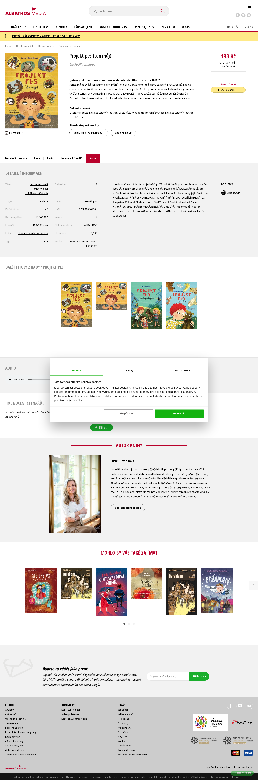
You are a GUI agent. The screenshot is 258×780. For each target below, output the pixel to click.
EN (249, 7)
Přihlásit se (199, 676)
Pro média (123, 732)
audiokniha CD (123, 133)
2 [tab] (129, 624)
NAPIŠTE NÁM (244, 773)
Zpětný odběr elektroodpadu (20, 754)
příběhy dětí (40, 188)
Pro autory (123, 723)
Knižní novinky (12, 736)
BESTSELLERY (40, 27)
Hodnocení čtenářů (71, 158)
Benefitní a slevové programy (20, 732)
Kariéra (121, 741)
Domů (8, 46)
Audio (50, 158)
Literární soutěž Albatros (33, 233)
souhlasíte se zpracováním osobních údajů (70, 685)
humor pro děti (39, 184)
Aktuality (9, 709)
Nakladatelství (125, 714)
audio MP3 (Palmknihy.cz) (89, 133)
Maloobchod (124, 718)
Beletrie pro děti (25, 46)
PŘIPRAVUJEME (83, 27)
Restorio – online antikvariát (132, 754)
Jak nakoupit (12, 723)
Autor (92, 158)
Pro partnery (124, 727)
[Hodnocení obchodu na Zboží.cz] (240, 721)
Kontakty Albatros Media (74, 718)
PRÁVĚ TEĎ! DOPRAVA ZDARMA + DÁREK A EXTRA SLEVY (46, 36)
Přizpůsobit (126, 413)
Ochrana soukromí (14, 750)
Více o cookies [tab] (182, 370)
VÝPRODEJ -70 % (144, 27)
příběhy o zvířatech (36, 193)
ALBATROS (90, 225)
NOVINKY (61, 27)
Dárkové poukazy (14, 741)
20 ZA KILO (168, 27)
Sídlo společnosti (70, 714)
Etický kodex (124, 745)
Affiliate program (14, 745)
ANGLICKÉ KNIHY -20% (113, 27)
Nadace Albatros (126, 750)
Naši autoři (10, 714)
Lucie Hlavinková (82, 64)
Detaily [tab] (129, 370)
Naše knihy (18, 27)
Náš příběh (123, 709)
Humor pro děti (46, 46)
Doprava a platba (14, 727)
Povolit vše (179, 413)
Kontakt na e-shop (71, 709)
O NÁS (186, 27)
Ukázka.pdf (230, 193)
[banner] (25, 8)
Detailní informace (16, 158)
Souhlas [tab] (76, 370)
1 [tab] (124, 624)
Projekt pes (90, 201)
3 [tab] (134, 624)
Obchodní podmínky (15, 718)
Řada (37, 158)
